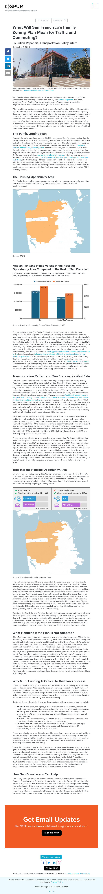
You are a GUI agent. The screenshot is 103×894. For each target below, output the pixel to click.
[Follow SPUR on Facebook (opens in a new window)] (43, 862)
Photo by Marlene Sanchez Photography (39, 90)
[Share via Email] (8, 73)
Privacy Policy (56, 882)
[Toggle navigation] (95, 5)
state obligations (66, 99)
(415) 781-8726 (73, 873)
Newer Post (58, 20)
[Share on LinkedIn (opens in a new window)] (8, 66)
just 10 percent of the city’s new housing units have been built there (51, 158)
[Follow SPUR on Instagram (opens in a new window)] (59, 862)
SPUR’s (77, 361)
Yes (49, 891)
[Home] (15, 6)
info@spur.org (85, 873)
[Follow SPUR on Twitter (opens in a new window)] (48, 862)
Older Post (44, 20)
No (53, 891)
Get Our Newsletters (51, 857)
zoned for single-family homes (51, 155)
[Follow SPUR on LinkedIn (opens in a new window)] (54, 862)
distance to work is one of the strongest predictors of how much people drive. (49, 355)
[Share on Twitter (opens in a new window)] (8, 59)
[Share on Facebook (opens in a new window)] (8, 51)
